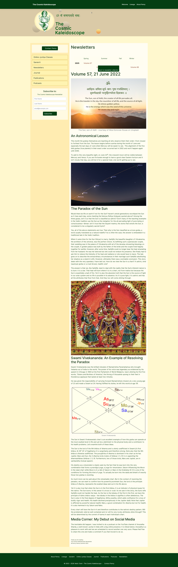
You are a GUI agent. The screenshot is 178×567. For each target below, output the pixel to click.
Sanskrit (37, 62)
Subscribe (48, 114)
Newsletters (39, 67)
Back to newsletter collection (108, 70)
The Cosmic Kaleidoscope (44, 4)
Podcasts (38, 83)
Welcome (125, 4)
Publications (39, 78)
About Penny (141, 4)
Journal (37, 73)
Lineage (132, 4)
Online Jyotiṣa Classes (43, 57)
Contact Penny (50, 48)
